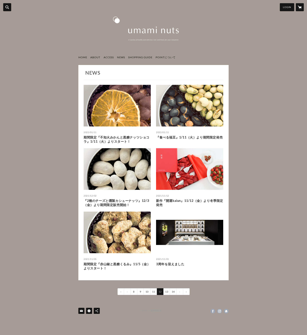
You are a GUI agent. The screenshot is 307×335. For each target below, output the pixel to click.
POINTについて (166, 57)
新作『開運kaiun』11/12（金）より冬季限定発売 (189, 203)
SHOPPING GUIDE (140, 57)
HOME (82, 57)
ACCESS (109, 57)
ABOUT (95, 57)
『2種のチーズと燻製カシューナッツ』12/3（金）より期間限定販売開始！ (116, 203)
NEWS (121, 57)
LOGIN (287, 7)
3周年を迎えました (170, 264)
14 (173, 291)
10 (147, 291)
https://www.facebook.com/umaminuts (212, 311)
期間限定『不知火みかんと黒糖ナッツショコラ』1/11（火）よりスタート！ (117, 139)
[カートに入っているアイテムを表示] (300, 7)
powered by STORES (150, 310)
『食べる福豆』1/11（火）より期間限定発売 (189, 137)
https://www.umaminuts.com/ (226, 311)
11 (153, 291)
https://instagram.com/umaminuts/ (219, 311)
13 (166, 291)
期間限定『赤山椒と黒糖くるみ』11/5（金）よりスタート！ (117, 266)
